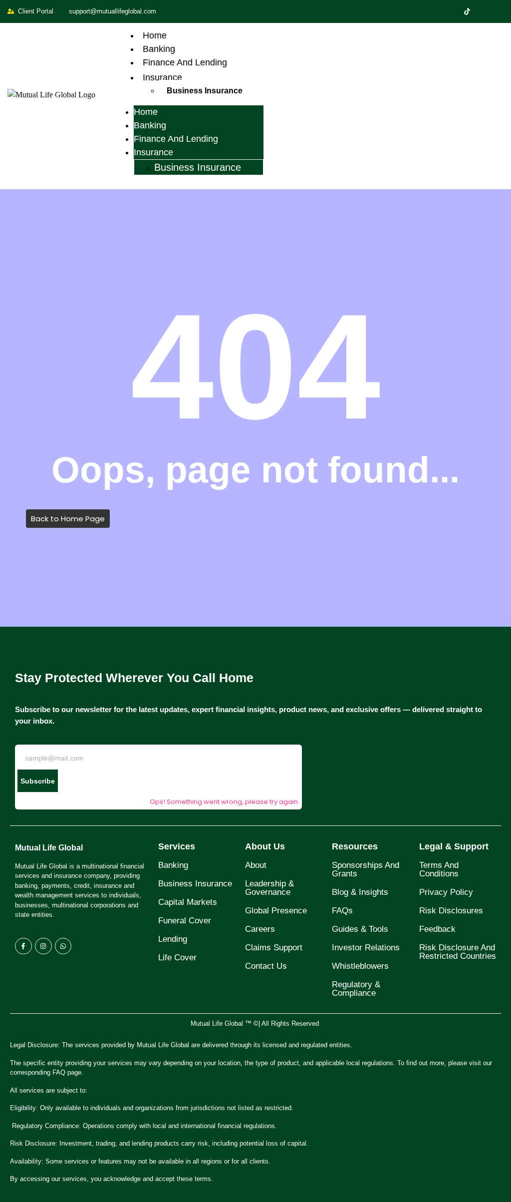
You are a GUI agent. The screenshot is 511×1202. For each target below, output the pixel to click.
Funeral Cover (184, 920)
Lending (172, 939)
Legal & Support (454, 846)
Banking (159, 49)
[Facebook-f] (23, 946)
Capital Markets (187, 902)
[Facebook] (450, 11)
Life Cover (177, 957)
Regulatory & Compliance (356, 989)
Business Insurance (205, 90)
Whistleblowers (360, 966)
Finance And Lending (185, 62)
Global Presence (276, 910)
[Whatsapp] (63, 946)
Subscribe (37, 781)
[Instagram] (501, 11)
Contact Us (266, 966)
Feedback (437, 929)
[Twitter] (467, 11)
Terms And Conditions (439, 869)
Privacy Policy (446, 892)
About (255, 865)
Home (155, 35)
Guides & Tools (360, 929)
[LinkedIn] (484, 11)
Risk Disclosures (451, 910)
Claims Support (273, 947)
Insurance (162, 77)
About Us (265, 846)
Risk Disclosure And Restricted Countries (457, 952)
